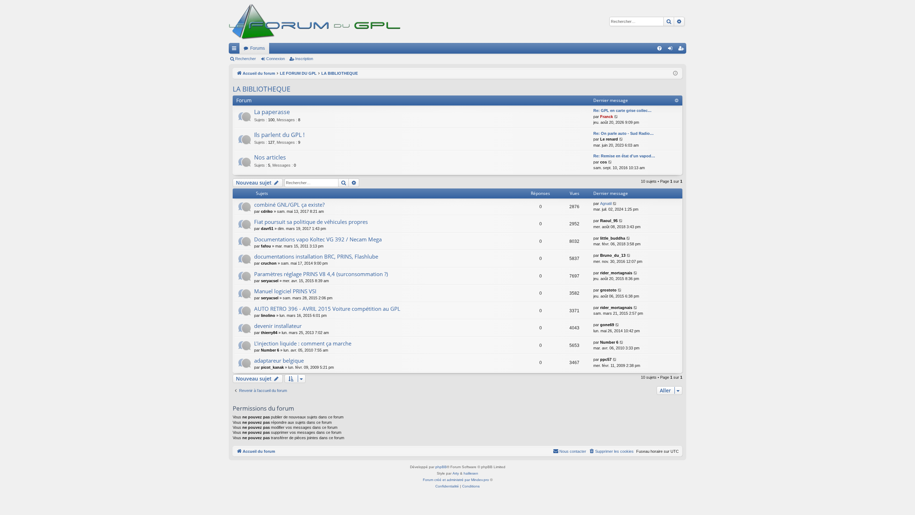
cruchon (269, 263)
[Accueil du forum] (318, 21)
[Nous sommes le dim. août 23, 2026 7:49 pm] (675, 73)
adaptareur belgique (279, 360)
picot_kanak (272, 367)
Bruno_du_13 (612, 255)
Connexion (275, 59)
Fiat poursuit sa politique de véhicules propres (311, 221)
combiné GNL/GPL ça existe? (289, 204)
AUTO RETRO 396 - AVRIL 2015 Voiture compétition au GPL (327, 308)
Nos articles (270, 157)
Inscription (304, 59)
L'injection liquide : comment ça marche (302, 343)
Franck (606, 116)
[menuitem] (659, 48)
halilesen (471, 473)
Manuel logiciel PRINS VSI (285, 291)
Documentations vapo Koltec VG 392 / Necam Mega (318, 239)
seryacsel (269, 281)
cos (603, 162)
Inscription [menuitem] (682, 50)
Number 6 (270, 350)
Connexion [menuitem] (672, 50)
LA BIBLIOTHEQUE (262, 89)
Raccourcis (235, 50)
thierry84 (269, 332)
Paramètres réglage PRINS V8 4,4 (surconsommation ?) (321, 274)
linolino (268, 315)
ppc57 (606, 359)
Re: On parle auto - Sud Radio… (623, 133)
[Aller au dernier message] (615, 204)
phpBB (441, 467)
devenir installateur (278, 325)
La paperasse (272, 112)
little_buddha (612, 238)
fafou (266, 246)
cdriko (267, 211)
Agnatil (606, 203)
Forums (257, 48)
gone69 (607, 325)
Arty (455, 473)
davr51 (267, 228)
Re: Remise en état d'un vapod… (624, 156)
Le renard (609, 139)
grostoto (608, 290)
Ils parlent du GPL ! (279, 135)
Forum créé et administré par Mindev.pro (456, 480)
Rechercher (245, 59)
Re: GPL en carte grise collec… (622, 110)
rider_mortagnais (616, 273)
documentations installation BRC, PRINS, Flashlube (316, 256)
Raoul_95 (609, 221)
